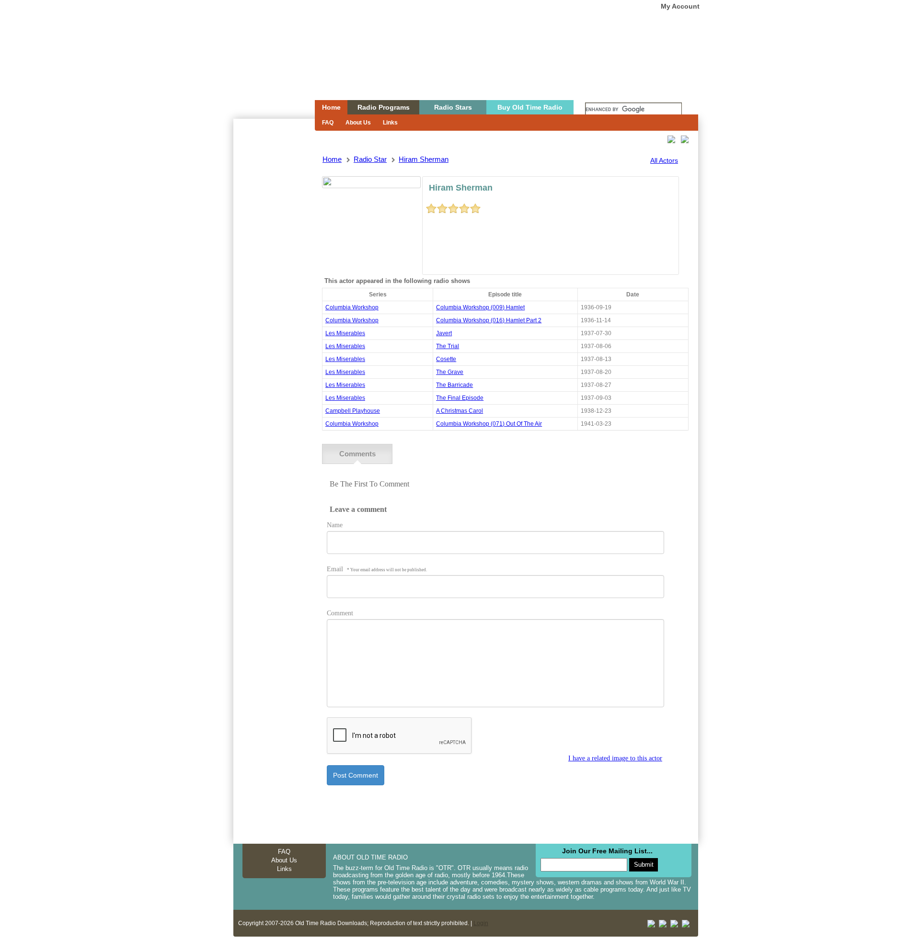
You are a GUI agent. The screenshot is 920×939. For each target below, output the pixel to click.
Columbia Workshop (352, 307)
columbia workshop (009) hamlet (480, 307)
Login (480, 923)
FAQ (328, 122)
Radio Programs (383, 107)
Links (390, 122)
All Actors (664, 160)
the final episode (459, 398)
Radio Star (370, 159)
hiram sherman (423, 159)
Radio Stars (453, 107)
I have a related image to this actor (615, 758)
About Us (358, 122)
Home (267, 68)
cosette (446, 359)
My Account (680, 6)
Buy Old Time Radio (530, 107)
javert (444, 333)
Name (335, 525)
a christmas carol (459, 410)
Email (377, 569)
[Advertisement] (273, 291)
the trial (447, 346)
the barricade (454, 385)
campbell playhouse (352, 410)
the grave (449, 372)
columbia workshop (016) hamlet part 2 (488, 320)
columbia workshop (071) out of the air (489, 423)
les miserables (345, 333)
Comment (340, 613)
